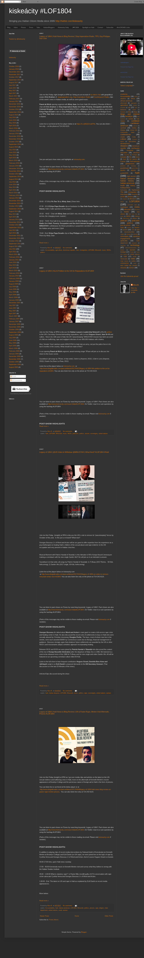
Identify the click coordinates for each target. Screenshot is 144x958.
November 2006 (14, 327)
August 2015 (13, 147)
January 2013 (14, 219)
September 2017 (15, 80)
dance (122, 141)
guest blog (135, 168)
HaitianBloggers (49, 27)
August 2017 (13, 82)
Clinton (122, 130)
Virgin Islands (124, 261)
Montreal (137, 209)
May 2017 (12, 90)
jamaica (130, 196)
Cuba (134, 137)
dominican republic (69, 250)
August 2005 (13, 367)
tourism (132, 250)
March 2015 (13, 160)
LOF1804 (91, 250)
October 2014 (14, 174)
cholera (134, 128)
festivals (123, 157)
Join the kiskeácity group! (129, 276)
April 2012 (12, 233)
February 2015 (14, 163)
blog (129, 112)
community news (127, 132)
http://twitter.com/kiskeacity (69, 21)
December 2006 (14, 324)
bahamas (123, 109)
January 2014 (14, 198)
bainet (134, 109)
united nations (103, 433)
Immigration (83, 250)
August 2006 (13, 335)
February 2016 (14, 131)
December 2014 (14, 168)
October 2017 (14, 77)
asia (136, 107)
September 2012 (15, 227)
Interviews (124, 194)
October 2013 (14, 206)
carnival (123, 128)
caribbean (135, 121)
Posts (14, 376)
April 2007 (12, 313)
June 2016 (13, 120)
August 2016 (13, 115)
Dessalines (132, 141)
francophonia (135, 161)
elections (136, 152)
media (137, 207)
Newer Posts (44, 916)
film (130, 157)
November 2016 (14, 107)
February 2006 (14, 351)
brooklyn (129, 116)
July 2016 (12, 117)
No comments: (68, 248)
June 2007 (13, 308)
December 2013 (14, 201)
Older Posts (109, 916)
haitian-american (64, 908)
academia (123, 94)
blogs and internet (130, 114)
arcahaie (122, 107)
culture (123, 139)
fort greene (133, 159)
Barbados (123, 112)
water (134, 263)
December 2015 (14, 136)
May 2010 (12, 265)
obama (137, 216)
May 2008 (12, 292)
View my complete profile (134, 290)
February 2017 (14, 99)
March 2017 (13, 96)
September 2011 (15, 243)
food (124, 159)
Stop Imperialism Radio (81, 97)
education (123, 152)
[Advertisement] (76, 260)
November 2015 (14, 139)
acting (135, 96)
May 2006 (12, 343)
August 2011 (13, 246)
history (132, 185)
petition (109, 332)
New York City (133, 214)
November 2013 (14, 203)
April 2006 (12, 345)
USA (125, 256)
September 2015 (15, 144)
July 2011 (12, 249)
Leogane (124, 198)
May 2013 (12, 214)
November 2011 (14, 238)
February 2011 (14, 257)
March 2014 (13, 192)
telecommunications (131, 247)
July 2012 (12, 230)
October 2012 (14, 225)
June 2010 (13, 262)
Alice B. (136, 285)
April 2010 (12, 268)
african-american (126, 101)
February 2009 (14, 278)
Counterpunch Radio (101, 97)
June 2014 (13, 184)
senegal (128, 234)
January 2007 (14, 321)
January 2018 (14, 69)
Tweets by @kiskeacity (17, 39)
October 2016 (14, 109)
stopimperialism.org (65, 97)
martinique (124, 207)
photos (135, 218)
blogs (135, 112)
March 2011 (13, 254)
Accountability (49, 250)
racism (87, 433)
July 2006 (12, 337)
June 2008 (13, 289)
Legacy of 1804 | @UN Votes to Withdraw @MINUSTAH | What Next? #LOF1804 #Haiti (74, 452)
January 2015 (14, 166)
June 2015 (13, 152)
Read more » (44, 243)
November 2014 (14, 171)
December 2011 (14, 235)
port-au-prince (125, 225)
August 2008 (13, 284)
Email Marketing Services (16, 393)
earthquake (135, 148)
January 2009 (14, 281)
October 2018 (14, 66)
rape (85, 693)
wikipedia (123, 268)
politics (42, 252)
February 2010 (14, 273)
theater (122, 250)
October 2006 (14, 329)
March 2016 (13, 128)
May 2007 (12, 311)
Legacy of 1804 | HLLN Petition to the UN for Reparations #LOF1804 (66, 271)
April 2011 (12, 252)
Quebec (137, 227)
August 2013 (13, 211)
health (122, 185)
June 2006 (13, 340)
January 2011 (14, 260)
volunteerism (124, 263)
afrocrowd (123, 103)
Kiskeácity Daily (63, 27)
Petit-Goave (126, 218)
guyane (133, 170)
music (104, 250)
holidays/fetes (125, 188)
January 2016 (14, 133)
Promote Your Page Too (126, 67)
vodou (133, 261)
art (129, 107)
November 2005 (14, 359)
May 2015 (12, 155)
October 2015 (14, 141)
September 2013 (15, 209)
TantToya (122, 245)
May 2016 (12, 123)
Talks (38, 27)
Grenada (133, 166)
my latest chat (95, 95)
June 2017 (13, 88)
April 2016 (12, 125)
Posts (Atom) (53, 920)
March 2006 (13, 348)
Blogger (84, 932)
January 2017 (14, 101)
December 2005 (14, 356)
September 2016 (15, 112)
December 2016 (14, 104)
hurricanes (123, 190)
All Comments (17, 380)
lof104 (122, 201)
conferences (125, 134)
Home (77, 916)
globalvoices (130, 163)
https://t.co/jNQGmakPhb (86, 124)
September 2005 (15, 364)
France (122, 161)
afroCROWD (123, 72)
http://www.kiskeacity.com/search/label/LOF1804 (66, 169)
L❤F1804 (75, 27)
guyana (122, 170)
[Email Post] (75, 248)
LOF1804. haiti (132, 204)
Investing (134, 194)
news (121, 216)
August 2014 (13, 179)
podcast (123, 221)
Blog (8, 27)
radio (133, 229)
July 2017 (12, 85)
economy (130, 150)
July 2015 (12, 150)
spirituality (123, 241)
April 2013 (12, 217)
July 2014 (12, 182)
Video (16, 27)
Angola (135, 105)
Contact (100, 27)
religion (101, 908)
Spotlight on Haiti (88, 27)
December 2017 (14, 72)
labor (138, 196)
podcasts (76, 433)
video (133, 259)
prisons (92, 908)
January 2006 (14, 354)
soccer (135, 234)
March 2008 (13, 297)
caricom (135, 125)
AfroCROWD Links (123, 27)
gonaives (122, 166)
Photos (23, 27)
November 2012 (14, 222)
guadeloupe (124, 168)
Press (31, 27)
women (108, 693)
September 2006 (15, 332)
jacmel (122, 196)
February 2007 (14, 319)
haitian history (127, 181)
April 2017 (12, 93)
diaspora (124, 146)
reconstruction (129, 232)
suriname (134, 243)
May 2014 (12, 187)
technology (135, 245)
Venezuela (123, 259)
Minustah (98, 250)
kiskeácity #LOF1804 (40, 11)
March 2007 (13, 316)
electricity (126, 154)
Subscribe (109, 27)
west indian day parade (128, 265)
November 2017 (14, 74)
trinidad (123, 252)
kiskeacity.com (79, 159)
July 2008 (12, 286)
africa (133, 98)
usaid (60, 910)
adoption (123, 98)
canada (130, 119)
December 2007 (14, 303)
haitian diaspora (54, 693)
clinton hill (133, 130)
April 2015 (12, 158)
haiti (77, 250)
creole (122, 137)
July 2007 (12, 305)
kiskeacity (12, 57)
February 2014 (14, 195)
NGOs (109, 250)
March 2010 (13, 270)
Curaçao (134, 139)
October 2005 (14, 362)
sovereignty (94, 433)
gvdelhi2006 (124, 173)
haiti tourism (131, 176)
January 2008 (14, 300)
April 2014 (12, 190)
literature (133, 199)
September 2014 (15, 176)
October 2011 (14, 241)
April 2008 (12, 294)
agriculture (58, 250)
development (125, 143)
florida (138, 157)
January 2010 (14, 276)
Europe (134, 155)
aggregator (134, 103)
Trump (132, 252)
